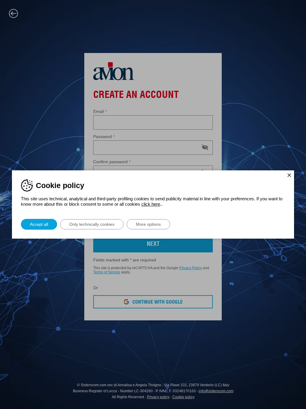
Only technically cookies (91, 224)
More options (148, 224)
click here (150, 204)
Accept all (39, 224)
